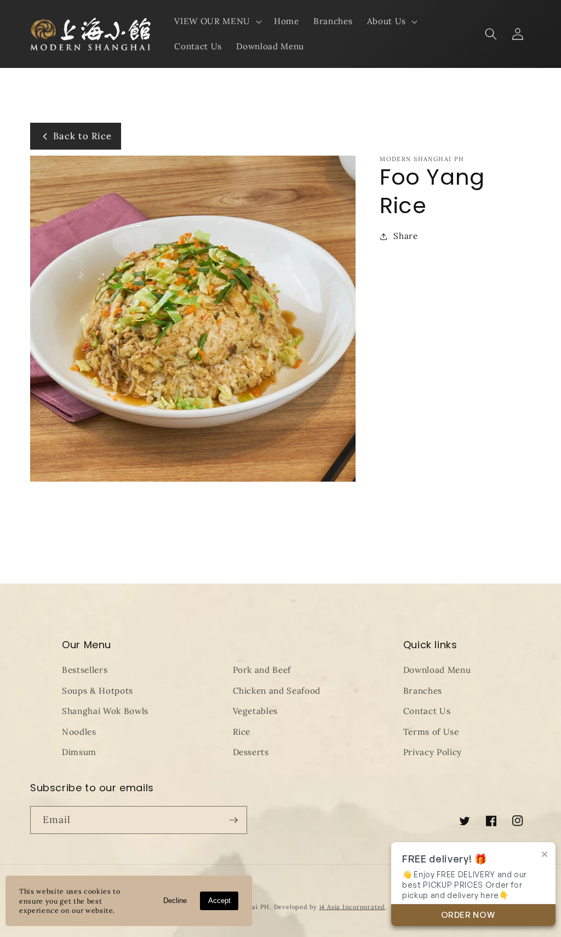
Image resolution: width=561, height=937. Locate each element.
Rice (242, 732)
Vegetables (255, 711)
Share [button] (405, 236)
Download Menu (437, 670)
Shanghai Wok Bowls (105, 711)
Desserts (251, 752)
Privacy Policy (432, 752)
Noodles (79, 732)
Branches (422, 690)
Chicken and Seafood (277, 690)
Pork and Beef (262, 670)
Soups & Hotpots (97, 690)
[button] (216, 21)
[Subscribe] (233, 820)
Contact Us (427, 711)
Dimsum (79, 752)
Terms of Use (431, 732)
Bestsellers (84, 670)
